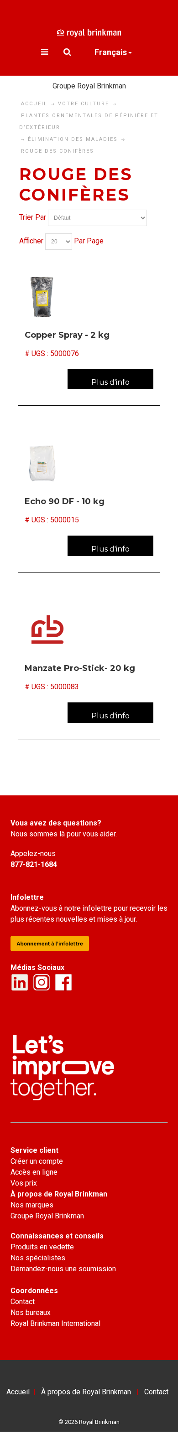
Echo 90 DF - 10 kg (65, 501)
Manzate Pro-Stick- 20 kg (80, 668)
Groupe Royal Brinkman (89, 86)
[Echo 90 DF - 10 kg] (89, 462)
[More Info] (110, 379)
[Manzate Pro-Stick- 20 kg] (89, 629)
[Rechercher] (67, 52)
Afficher (31, 241)
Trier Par (32, 217)
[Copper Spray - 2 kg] (89, 296)
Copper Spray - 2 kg (67, 335)
